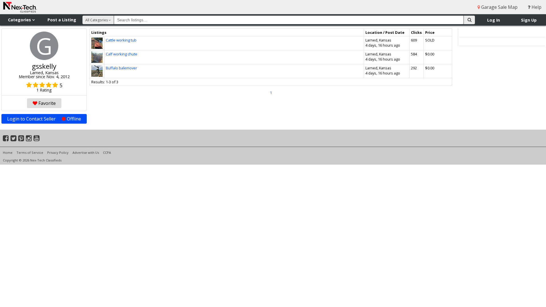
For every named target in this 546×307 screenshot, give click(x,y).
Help (535, 7)
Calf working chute (121, 54)
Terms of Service (29, 152)
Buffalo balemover (121, 67)
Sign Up (529, 20)
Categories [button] (20, 19)
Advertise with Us (86, 152)
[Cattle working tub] (97, 40)
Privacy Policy (58, 152)
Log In (493, 20)
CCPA (107, 152)
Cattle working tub (121, 40)
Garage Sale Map (499, 7)
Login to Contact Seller (44, 119)
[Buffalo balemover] (97, 67)
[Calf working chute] (97, 54)
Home (8, 152)
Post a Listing (61, 19)
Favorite (46, 103)
